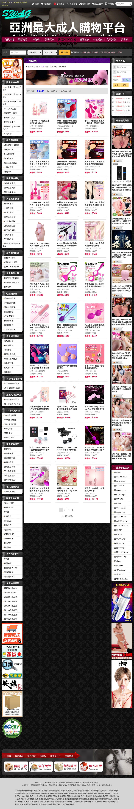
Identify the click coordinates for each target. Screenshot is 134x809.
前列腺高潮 (8, 368)
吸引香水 (7, 350)
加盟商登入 (55, 756)
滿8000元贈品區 (10, 619)
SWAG (31, 802)
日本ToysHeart (119, 481)
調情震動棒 (8, 158)
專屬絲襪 (7, 563)
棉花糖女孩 (8, 507)
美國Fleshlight (119, 548)
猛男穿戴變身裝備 (11, 399)
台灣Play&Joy (119, 570)
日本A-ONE (118, 499)
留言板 (124, 39)
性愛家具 (7, 287)
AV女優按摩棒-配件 (11, 388)
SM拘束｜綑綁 (9, 420)
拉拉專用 (7, 372)
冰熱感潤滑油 (9, 303)
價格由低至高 (52, 91)
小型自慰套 (8, 208)
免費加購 (9, 39)
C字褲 (6, 512)
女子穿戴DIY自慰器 (11, 404)
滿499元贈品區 (9, 593)
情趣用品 (97, 791)
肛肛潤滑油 (8, 345)
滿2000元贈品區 (10, 597)
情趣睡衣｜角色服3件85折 (11, 128)
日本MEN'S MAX (120, 526)
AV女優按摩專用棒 (11, 384)
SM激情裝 (7, 433)
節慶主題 (7, 516)
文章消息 (111, 39)
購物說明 (61, 4)
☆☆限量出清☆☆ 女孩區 (12, 95)
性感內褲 (7, 547)
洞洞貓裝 (7, 521)
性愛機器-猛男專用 (11, 278)
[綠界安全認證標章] (12, 728)
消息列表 (31, 756)
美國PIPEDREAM (120, 552)
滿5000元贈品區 (10, 610)
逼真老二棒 (8, 150)
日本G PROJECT (120, 477)
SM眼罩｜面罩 (9, 415)
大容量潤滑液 (9, 330)
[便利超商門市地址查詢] (12, 652)
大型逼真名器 (9, 217)
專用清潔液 (8, 462)
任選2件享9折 (9, 118)
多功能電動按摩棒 (11, 145)
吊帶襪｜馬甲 (9, 534)
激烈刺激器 (8, 341)
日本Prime (117, 535)
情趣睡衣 (7, 525)
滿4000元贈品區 (10, 606)
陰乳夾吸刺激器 (10, 163)
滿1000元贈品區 (10, 588)
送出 (117, 85)
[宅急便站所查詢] (12, 675)
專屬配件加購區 (10, 113)
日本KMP (117, 530)
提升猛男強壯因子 (11, 267)
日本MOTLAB (119, 539)
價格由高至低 (66, 91)
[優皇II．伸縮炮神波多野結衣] (121, 603)
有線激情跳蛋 (9, 183)
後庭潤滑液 (8, 325)
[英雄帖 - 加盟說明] (12, 685)
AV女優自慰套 (9, 221)
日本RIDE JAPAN (120, 521)
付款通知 (98, 39)
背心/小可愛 (8, 503)
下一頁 (71, 510)
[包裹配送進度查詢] (12, 634)
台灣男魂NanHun (120, 579)
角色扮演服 (8, 539)
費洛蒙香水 (8, 453)
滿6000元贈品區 (10, 615)
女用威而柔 (8, 167)
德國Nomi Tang (119, 557)
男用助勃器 (8, 239)
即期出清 (7, 134)
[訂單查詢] (12, 665)
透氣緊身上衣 (9, 577)
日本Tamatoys (119, 495)
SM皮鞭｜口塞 (9, 424)
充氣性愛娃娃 (9, 226)
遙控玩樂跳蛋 (9, 192)
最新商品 (22, 39)
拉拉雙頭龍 (8, 363)
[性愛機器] (121, 641)
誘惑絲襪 (7, 530)
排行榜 (36, 39)
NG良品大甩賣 (9, 109)
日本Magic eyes (119, 490)
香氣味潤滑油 (9, 307)
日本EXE (117, 503)
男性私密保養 (9, 471)
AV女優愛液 (8, 316)
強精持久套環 (9, 258)
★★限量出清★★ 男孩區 (12, 88)
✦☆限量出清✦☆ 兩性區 (12, 103)
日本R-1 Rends (119, 508)
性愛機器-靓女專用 (11, 283)
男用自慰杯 (8, 204)
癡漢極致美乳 (9, 230)
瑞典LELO (118, 566)
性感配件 (7, 543)
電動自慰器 (8, 235)
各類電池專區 (9, 492)
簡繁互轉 (86, 4)
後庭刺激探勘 (9, 458)
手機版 (111, 4)
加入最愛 (99, 4)
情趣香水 (7, 449)
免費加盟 (73, 4)
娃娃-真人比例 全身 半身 (11, 245)
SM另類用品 (8, 438)
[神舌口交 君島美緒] (121, 684)
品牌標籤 (49, 39)
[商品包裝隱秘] (12, 704)
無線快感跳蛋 (9, 188)
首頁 (37, 4)
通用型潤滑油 (9, 298)
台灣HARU (118, 574)
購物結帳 (48, 4)
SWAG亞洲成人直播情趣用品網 (14, 4)
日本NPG (117, 472)
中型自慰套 (8, 212)
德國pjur (117, 561)
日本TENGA (118, 486)
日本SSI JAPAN (120, 517)
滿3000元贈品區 (10, 601)
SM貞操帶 (7, 429)
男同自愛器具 (9, 354)
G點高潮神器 (9, 154)
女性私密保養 (9, 467)
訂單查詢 (84, 39)
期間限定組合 (9, 122)
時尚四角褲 (8, 572)
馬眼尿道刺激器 (10, 359)
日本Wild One (119, 512)
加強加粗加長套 (10, 262)
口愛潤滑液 (8, 312)
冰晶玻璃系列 (9, 476)
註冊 (125, 85)
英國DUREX (118, 543)
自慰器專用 (8, 321)
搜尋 (66, 52)
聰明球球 (7, 172)
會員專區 (69, 756)
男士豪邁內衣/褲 (10, 568)
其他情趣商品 (9, 480)
